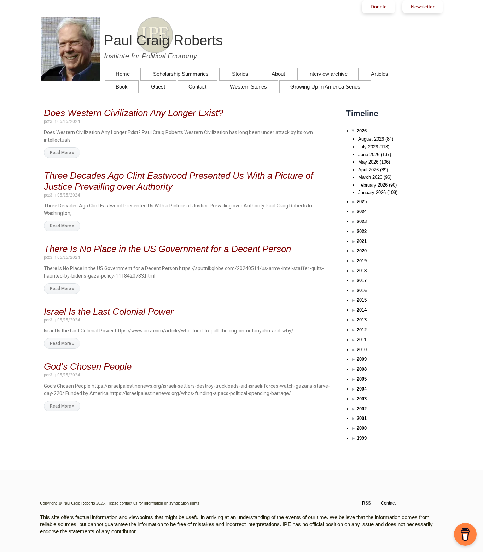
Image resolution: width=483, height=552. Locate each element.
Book (122, 87)
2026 (362, 130)
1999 (362, 438)
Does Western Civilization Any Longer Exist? (133, 113)
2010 (362, 349)
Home (123, 74)
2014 (362, 310)
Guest (158, 87)
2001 (362, 418)
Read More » (62, 152)
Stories (240, 74)
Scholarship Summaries (181, 74)
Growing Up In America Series (325, 87)
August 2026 (371, 139)
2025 (362, 201)
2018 (362, 270)
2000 (362, 428)
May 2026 (368, 162)
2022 (362, 231)
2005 (362, 379)
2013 (362, 320)
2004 (362, 389)
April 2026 (368, 169)
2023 (362, 221)
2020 (362, 251)
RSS (366, 503)
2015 (362, 300)
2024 (362, 211)
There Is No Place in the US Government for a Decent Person (167, 249)
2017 (362, 280)
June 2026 (368, 154)
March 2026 (370, 177)
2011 (361, 339)
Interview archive (328, 74)
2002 (362, 408)
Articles (379, 74)
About (278, 74)
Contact (197, 87)
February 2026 (373, 185)
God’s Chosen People (88, 366)
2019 (362, 260)
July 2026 (368, 146)
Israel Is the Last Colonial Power (109, 311)
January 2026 (372, 192)
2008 (362, 369)
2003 (362, 399)
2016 (362, 290)
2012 (362, 329)
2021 (362, 241)
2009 (362, 359)
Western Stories (248, 87)
